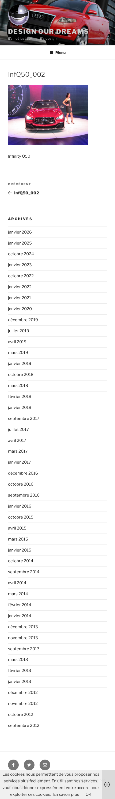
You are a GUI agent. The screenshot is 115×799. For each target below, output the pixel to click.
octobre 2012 (20, 714)
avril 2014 (17, 582)
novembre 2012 (23, 703)
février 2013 (19, 670)
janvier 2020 (20, 308)
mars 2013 (18, 659)
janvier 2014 (19, 615)
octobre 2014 (20, 560)
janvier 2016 (19, 506)
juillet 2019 (18, 330)
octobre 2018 (20, 374)
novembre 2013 (23, 637)
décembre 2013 (23, 626)
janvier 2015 (19, 550)
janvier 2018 (19, 407)
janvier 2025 (20, 243)
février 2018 (19, 396)
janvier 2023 (20, 264)
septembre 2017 (23, 418)
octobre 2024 (21, 253)
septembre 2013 (24, 648)
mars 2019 (18, 352)
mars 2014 (18, 593)
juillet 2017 (18, 429)
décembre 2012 (23, 692)
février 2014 (19, 604)
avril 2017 (17, 440)
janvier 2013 (19, 681)
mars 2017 (18, 451)
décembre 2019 (23, 319)
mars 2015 (18, 539)
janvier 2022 (20, 286)
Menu (60, 52)
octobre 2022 (21, 275)
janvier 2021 (19, 297)
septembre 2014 (24, 571)
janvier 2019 (19, 363)
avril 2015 (17, 528)
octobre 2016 (20, 484)
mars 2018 (18, 385)
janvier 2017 (19, 462)
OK (88, 794)
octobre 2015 (20, 517)
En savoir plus (66, 794)
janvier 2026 (20, 232)
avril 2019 (17, 341)
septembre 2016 (24, 495)
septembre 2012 (23, 725)
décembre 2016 (23, 473)
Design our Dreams (48, 31)
